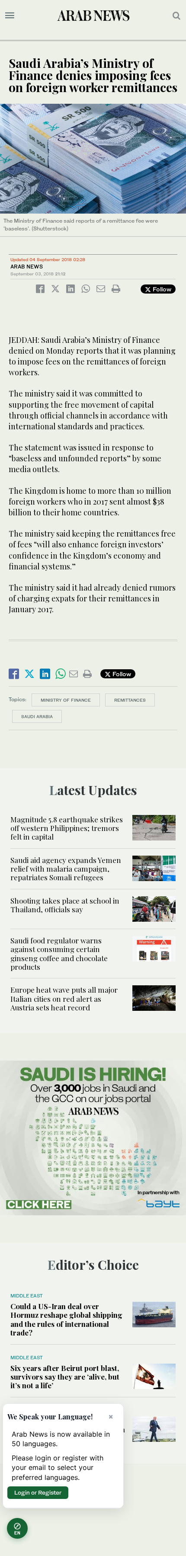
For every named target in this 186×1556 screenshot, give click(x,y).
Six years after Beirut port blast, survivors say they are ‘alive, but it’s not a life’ (64, 1376)
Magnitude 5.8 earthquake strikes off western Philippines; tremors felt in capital (66, 828)
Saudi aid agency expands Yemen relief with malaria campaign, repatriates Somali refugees (65, 868)
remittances (130, 700)
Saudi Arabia (37, 716)
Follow (161, 289)
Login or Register (37, 1492)
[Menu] (9, 15)
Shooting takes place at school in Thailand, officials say (64, 905)
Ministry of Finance (66, 700)
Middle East (26, 1296)
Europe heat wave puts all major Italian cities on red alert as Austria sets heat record (64, 998)
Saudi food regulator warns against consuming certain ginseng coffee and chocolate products (59, 953)
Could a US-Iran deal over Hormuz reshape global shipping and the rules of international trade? (66, 1319)
